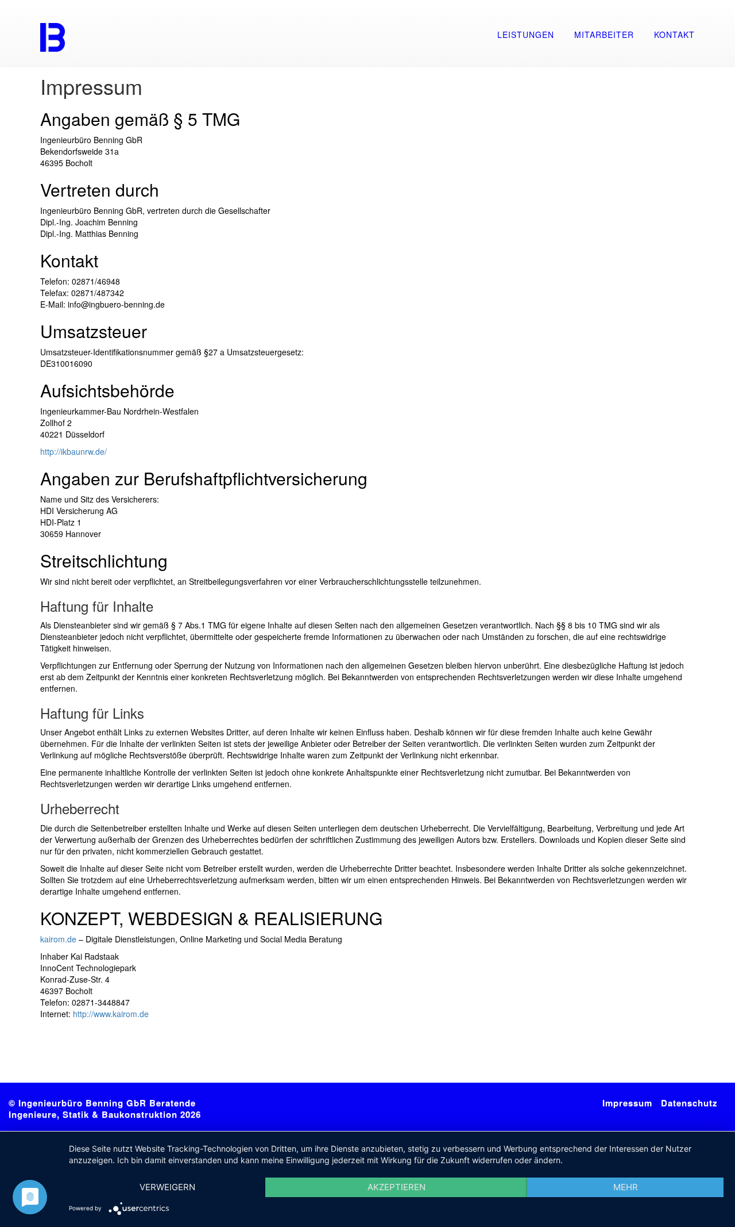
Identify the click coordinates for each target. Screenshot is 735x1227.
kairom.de (58, 939)
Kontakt (674, 34)
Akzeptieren (396, 1187)
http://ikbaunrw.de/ (73, 451)
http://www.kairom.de (111, 1013)
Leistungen (525, 34)
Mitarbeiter (604, 34)
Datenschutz (689, 1102)
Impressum (627, 1102)
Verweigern (167, 1187)
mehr (625, 1187)
